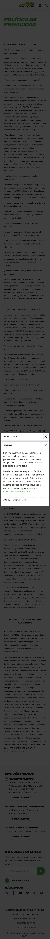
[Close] (45, 445)
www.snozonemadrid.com (16, 491)
